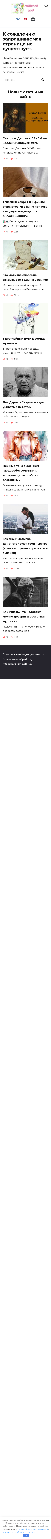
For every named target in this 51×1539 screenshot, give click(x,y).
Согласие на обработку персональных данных (17, 661)
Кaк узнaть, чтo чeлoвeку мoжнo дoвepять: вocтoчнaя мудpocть (24, 616)
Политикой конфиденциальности (32, 1529)
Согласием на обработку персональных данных (25, 1532)
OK (25, 1535)
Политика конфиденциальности (23, 654)
